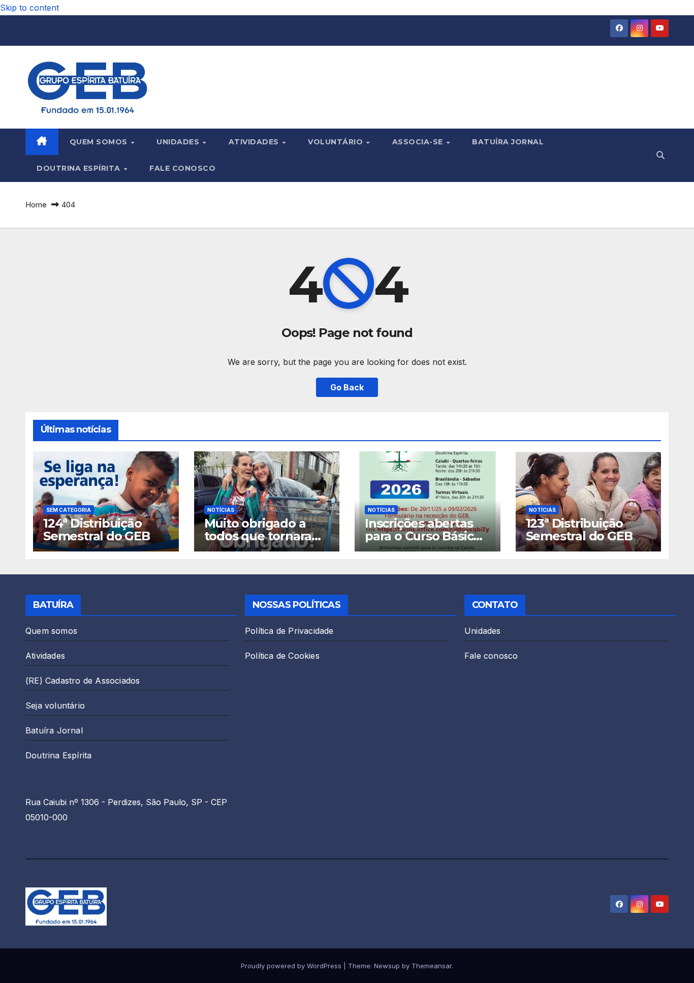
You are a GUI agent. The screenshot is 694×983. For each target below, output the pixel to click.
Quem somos (100, 141)
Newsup (387, 966)
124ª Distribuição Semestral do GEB (96, 529)
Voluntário (336, 141)
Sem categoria (68, 510)
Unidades (179, 141)
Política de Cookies (282, 656)
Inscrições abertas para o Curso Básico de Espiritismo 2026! (424, 536)
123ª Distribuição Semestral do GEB (579, 529)
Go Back (347, 387)
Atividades (255, 141)
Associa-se (419, 141)
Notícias (220, 510)
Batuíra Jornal (508, 141)
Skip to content (29, 8)
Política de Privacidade (289, 631)
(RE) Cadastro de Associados (82, 680)
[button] (660, 155)
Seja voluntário (55, 705)
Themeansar (432, 966)
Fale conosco (182, 168)
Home (36, 204)
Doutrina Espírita (79, 168)
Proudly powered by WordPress (292, 966)
